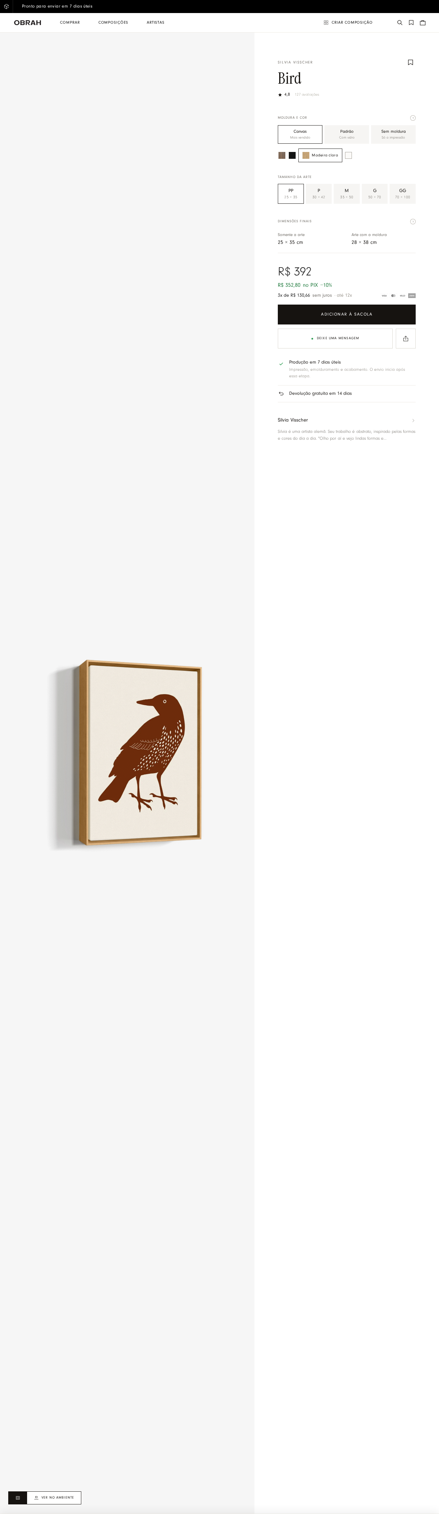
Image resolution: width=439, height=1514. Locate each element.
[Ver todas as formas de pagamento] (398, 295)
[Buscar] (400, 22)
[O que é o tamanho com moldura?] (413, 221)
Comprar (70, 23)
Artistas (156, 23)
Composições (113, 23)
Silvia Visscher (295, 62)
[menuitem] (70, 22)
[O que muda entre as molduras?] (413, 118)
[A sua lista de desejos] (411, 22)
